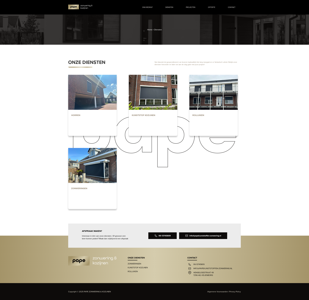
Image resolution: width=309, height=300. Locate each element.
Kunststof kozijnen (138, 267)
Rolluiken (133, 271)
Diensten (169, 7)
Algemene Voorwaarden (217, 291)
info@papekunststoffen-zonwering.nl (205, 235)
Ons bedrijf (147, 7)
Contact (231, 7)
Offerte (211, 7)
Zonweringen (134, 263)
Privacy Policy (235, 291)
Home (149, 29)
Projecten (190, 7)
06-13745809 (165, 235)
